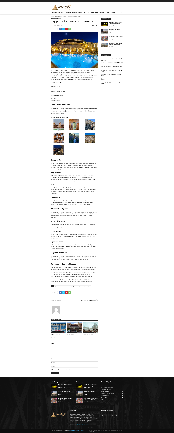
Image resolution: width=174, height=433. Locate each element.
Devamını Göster (112, 50)
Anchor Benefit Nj (72, 430)
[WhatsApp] (69, 29)
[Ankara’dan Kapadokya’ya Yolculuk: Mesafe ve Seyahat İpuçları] (104, 31)
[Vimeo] (120, 1)
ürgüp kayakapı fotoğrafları (77, 286)
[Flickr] (109, 415)
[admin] (51, 25)
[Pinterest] (66, 29)
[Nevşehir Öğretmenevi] (58, 327)
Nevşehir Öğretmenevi (55, 334)
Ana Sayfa (53, 16)
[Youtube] (122, 1)
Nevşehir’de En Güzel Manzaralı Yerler (89, 300)
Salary (78, 430)
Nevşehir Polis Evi (70, 334)
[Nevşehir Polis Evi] (74, 327)
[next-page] (54, 337)
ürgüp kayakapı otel (87, 286)
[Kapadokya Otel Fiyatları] (90, 327)
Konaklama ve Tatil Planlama (60, 16)
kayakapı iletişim (57, 286)
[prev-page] (51, 337)
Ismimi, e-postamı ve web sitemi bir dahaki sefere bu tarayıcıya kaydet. (68, 369)
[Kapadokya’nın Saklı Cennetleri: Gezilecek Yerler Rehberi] (104, 38)
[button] (121, 12)
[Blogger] (102, 415)
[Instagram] (117, 1)
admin (55, 25)
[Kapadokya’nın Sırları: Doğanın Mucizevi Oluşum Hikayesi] (104, 45)
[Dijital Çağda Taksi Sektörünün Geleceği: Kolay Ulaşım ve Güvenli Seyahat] (104, 24)
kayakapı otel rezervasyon (66, 286)
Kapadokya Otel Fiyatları (88, 334)
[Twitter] (119, 1)
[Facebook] (115, 1)
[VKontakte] (116, 415)
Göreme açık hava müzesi (56, 300)
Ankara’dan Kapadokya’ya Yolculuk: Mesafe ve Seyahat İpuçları (115, 31)
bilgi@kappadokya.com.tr (82, 424)
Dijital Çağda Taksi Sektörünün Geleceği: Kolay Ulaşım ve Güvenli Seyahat (115, 23)
